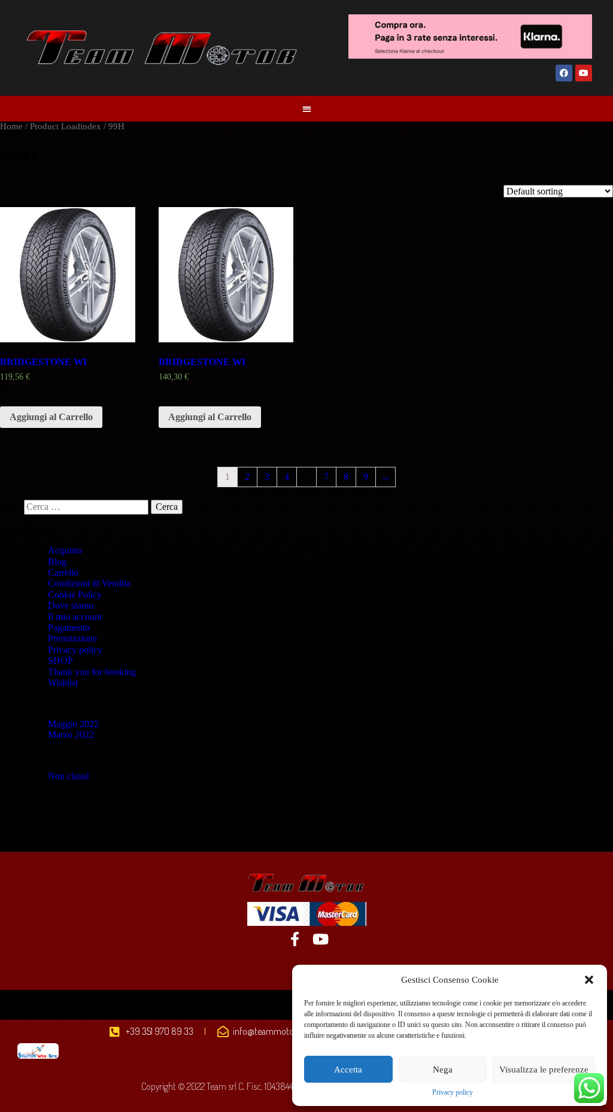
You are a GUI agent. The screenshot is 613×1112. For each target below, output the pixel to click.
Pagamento (69, 627)
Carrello (63, 572)
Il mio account (75, 617)
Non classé (68, 776)
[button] (589, 980)
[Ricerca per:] (87, 507)
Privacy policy (452, 1092)
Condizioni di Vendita (89, 583)
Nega (443, 1069)
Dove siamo (70, 605)
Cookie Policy (75, 595)
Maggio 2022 (73, 724)
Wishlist (63, 682)
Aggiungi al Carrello (51, 417)
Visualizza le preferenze (543, 1069)
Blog (57, 562)
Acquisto (65, 550)
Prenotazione (72, 638)
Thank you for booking (92, 672)
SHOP (60, 660)
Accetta (348, 1069)
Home (11, 126)
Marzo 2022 (71, 735)
